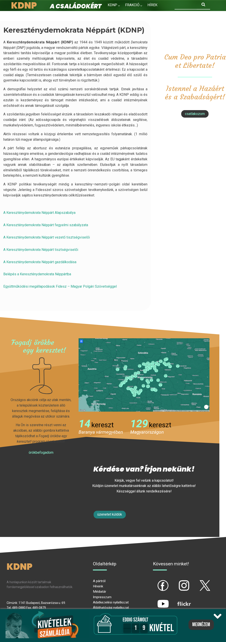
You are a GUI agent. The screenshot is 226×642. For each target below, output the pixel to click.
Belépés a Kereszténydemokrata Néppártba (37, 274)
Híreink (98, 586)
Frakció (132, 5)
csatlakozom (195, 114)
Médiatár (99, 592)
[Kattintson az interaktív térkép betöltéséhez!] (144, 375)
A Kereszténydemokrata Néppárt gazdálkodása (39, 262)
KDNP (112, 5)
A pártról (99, 581)
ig (176, 582)
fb (155, 582)
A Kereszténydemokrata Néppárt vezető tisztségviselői (46, 237)
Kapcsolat (142, 14)
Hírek (152, 5)
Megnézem (201, 625)
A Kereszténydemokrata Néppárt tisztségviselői (40, 250)
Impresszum (102, 597)
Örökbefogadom (41, 452)
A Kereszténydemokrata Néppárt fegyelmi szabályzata (45, 225)
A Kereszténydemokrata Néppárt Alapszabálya (39, 213)
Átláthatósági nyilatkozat (111, 608)
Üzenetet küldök (109, 514)
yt (155, 600)
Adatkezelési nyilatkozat (111, 602)
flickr (178, 600)
